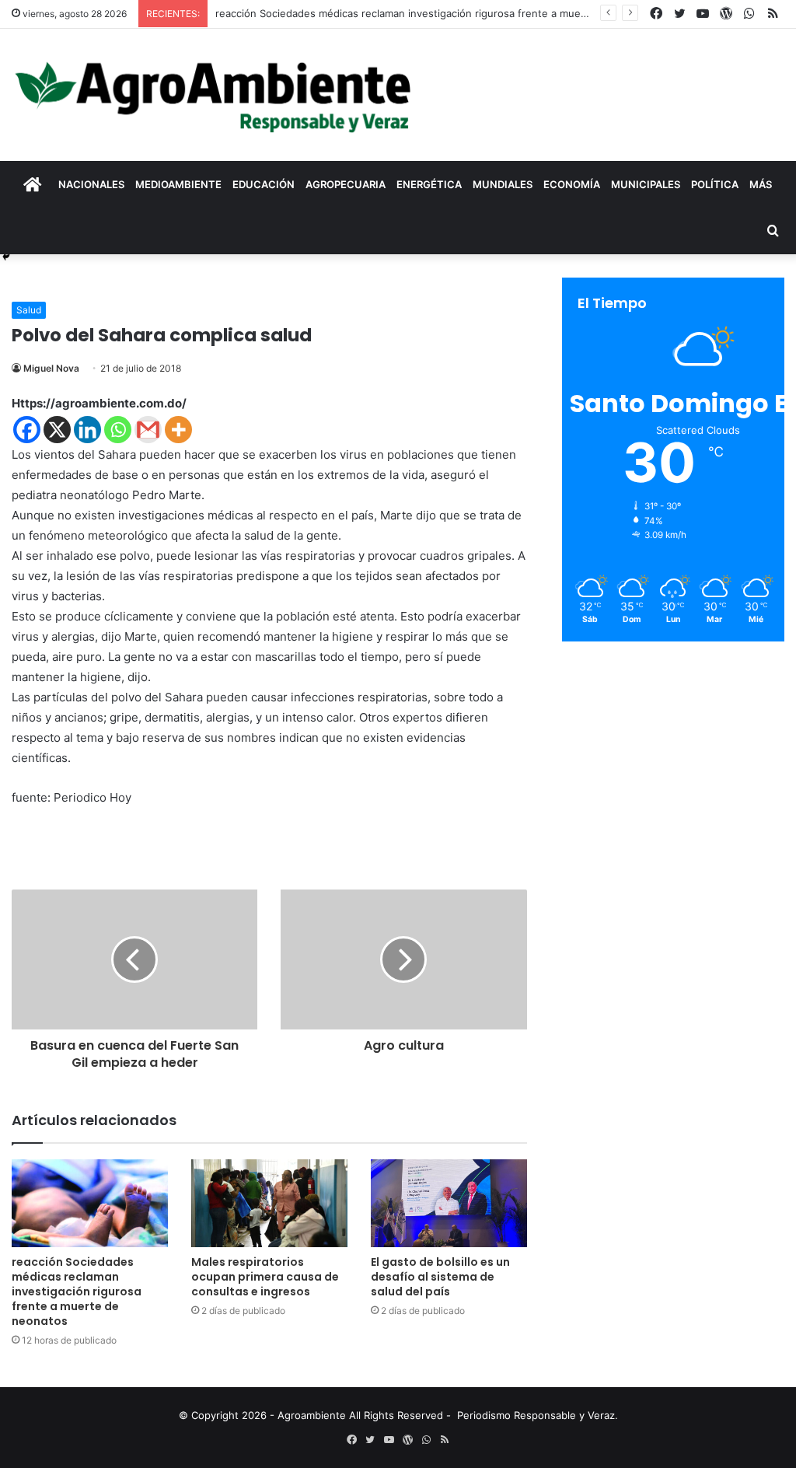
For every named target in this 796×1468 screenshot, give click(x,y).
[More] (178, 429)
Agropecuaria (345, 184)
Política (714, 184)
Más (760, 184)
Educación (263, 184)
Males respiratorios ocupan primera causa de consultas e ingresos (265, 1276)
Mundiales (502, 184)
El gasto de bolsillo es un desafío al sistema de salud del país (440, 1276)
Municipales (645, 184)
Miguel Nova (51, 368)
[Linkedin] (87, 429)
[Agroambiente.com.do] (213, 95)
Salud (28, 310)
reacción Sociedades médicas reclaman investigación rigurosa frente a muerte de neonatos (437, 13)
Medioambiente (178, 184)
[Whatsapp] (117, 429)
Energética (429, 184)
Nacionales (91, 184)
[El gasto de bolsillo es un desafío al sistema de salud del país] (449, 1203)
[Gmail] (148, 429)
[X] (57, 429)
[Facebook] (26, 429)
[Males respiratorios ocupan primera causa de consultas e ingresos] (269, 1203)
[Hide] (6, 256)
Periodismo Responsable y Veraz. (537, 1415)
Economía (571, 184)
